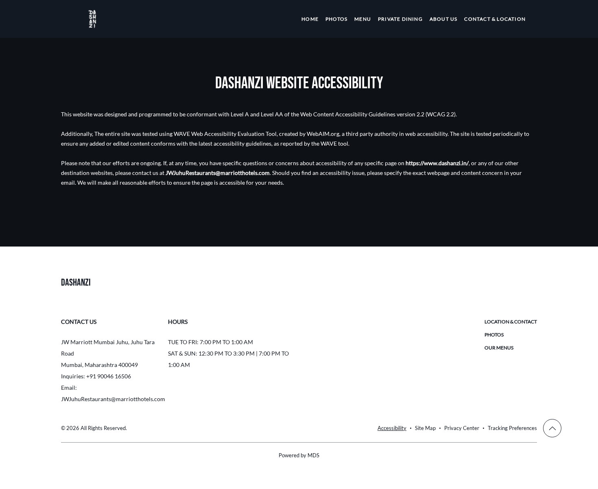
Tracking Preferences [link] (512, 428)
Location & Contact (511, 322)
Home (310, 19)
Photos (336, 19)
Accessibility (392, 428)
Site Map (425, 428)
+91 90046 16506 (108, 376)
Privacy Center (461, 428)
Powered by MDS (299, 455)
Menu (362, 19)
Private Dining (400, 19)
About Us (444, 19)
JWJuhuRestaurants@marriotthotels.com (218, 172)
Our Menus (499, 348)
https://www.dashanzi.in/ (437, 162)
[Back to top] (552, 428)
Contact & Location (495, 19)
